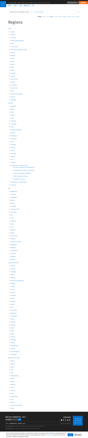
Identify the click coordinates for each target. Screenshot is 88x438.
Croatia (13, 286)
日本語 (31, 2)
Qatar (12, 393)
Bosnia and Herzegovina (17, 280)
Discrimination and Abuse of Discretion (23, 170)
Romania (13, 325)
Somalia (13, 82)
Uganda (13, 97)
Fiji (11, 215)
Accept (70, 434)
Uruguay (13, 162)
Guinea (13, 58)
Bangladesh (14, 197)
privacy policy (49, 435)
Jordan (12, 378)
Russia (12, 328)
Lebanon (13, 384)
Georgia (13, 292)
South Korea (14, 250)
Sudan (12, 91)
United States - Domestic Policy (19, 165)
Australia (13, 194)
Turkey (13, 342)
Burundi (13, 34)
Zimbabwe (13, 100)
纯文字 (24, 423)
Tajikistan (13, 339)
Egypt (12, 367)
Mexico (13, 150)
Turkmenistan (14, 345)
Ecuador (13, 133)
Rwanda (13, 73)
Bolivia (12, 109)
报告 (21, 5)
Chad (12, 43)
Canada (13, 115)
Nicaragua (13, 153)
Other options (77, 435)
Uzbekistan (14, 354)
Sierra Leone (14, 79)
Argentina (13, 106)
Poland (12, 319)
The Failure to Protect (19, 179)
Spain (12, 334)
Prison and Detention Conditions (22, 173)
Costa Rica (13, 124)
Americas (10, 103)
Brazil (12, 112)
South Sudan (14, 88)
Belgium (13, 277)
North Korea (14, 235)
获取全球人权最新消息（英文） (16, 417)
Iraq (12, 372)
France (12, 289)
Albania (13, 266)
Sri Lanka (13, 253)
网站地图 (20, 423)
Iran (12, 370)
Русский (40, 2)
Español (44, 2)
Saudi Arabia (14, 396)
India (12, 218)
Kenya (12, 61)
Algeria (12, 361)
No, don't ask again (39, 12)
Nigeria (13, 70)
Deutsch (27, 2)
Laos (12, 227)
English (18, 2)
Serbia (12, 331)
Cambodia (13, 206)
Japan (12, 224)
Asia (9, 188)
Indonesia (13, 221)
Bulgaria (13, 283)
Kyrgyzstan (14, 313)
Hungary (13, 301)
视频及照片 (27, 5)
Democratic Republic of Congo (19, 49)
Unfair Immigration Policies (20, 176)
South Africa (14, 85)
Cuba (12, 127)
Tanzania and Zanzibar (17, 94)
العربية (9, 2)
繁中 (15, 2)
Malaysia (13, 230)
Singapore (13, 247)
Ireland (13, 304)
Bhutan (13, 200)
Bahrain (13, 364)
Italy (12, 307)
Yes (32, 12)
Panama (13, 156)
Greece (12, 298)
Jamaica (13, 147)
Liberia (12, 64)
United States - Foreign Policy (19, 182)
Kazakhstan (14, 310)
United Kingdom (15, 351)
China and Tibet (15, 209)
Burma (12, 203)
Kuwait (13, 381)
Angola (12, 32)
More (49, 2)
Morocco (13, 390)
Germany (13, 295)
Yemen (12, 408)
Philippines (14, 244)
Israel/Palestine (15, 375)
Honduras (13, 144)
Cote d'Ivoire (14, 46)
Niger (12, 67)
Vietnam (13, 259)
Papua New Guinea (16, 241)
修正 (7, 423)
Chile (12, 118)
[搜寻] (77, 3)
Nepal (12, 233)
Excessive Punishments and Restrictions (24, 167)
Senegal (13, 76)
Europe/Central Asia (13, 262)
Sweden (13, 336)
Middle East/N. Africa (14, 357)
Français (23, 2)
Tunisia (13, 402)
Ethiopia (13, 55)
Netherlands (14, 316)
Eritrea (12, 52)
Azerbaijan (13, 271)
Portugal (13, 322)
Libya (12, 387)
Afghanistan (14, 191)
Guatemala (14, 138)
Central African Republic (17, 40)
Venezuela (13, 185)
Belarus (13, 274)
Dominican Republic (16, 130)
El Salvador (14, 135)
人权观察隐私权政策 (13, 423)
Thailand (13, 256)
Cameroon (13, 37)
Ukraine (13, 348)
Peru (12, 159)
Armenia (13, 269)
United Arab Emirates (16, 405)
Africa (9, 28)
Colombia (13, 121)
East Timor (14, 212)
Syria (12, 399)
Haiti (12, 141)
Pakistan (13, 238)
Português (36, 2)
